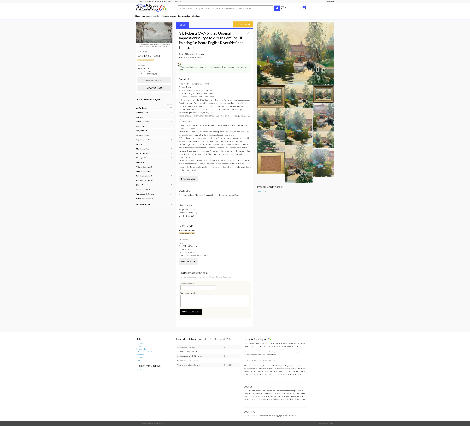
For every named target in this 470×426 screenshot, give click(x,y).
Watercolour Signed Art (145, 198)
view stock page (188, 261)
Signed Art (140, 185)
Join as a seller (141, 349)
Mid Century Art (142, 149)
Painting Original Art (144, 176)
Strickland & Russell (187, 230)
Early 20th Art (141, 131)
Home (137, 16)
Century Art (141, 126)
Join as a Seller (184, 16)
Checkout (196, 16)
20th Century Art (143, 122)
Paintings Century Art (144, 180)
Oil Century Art (142, 153)
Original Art (140, 162)
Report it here (262, 191)
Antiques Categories (150, 16)
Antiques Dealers (169, 16)
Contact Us (140, 343)
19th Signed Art (142, 113)
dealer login (330, 1)
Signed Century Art (143, 189)
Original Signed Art (143, 171)
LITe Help (139, 346)
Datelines (139, 357)
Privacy (138, 360)
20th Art (139, 117)
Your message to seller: (188, 293)
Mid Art (139, 144)
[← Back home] (151, 7)
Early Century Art (143, 135)
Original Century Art (144, 167)
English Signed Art (143, 140)
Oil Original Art (142, 158)
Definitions (140, 355)
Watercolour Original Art (145, 194)
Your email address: (187, 284)
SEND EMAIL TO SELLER (191, 312)
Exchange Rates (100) (144, 352)
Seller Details (142, 52)
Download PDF (189, 179)
